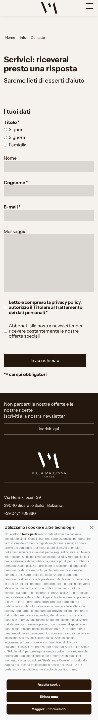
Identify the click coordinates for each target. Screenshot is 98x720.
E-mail (11, 207)
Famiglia (17, 145)
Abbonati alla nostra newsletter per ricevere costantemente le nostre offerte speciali (46, 331)
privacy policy (66, 302)
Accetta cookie (49, 684)
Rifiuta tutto (49, 697)
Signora (17, 137)
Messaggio (15, 231)
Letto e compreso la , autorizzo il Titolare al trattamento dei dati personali (45, 307)
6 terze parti (28, 534)
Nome (10, 158)
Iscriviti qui (49, 428)
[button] (91, 527)
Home (10, 37)
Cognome (15, 182)
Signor (16, 129)
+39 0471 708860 (20, 513)
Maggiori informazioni (49, 709)
